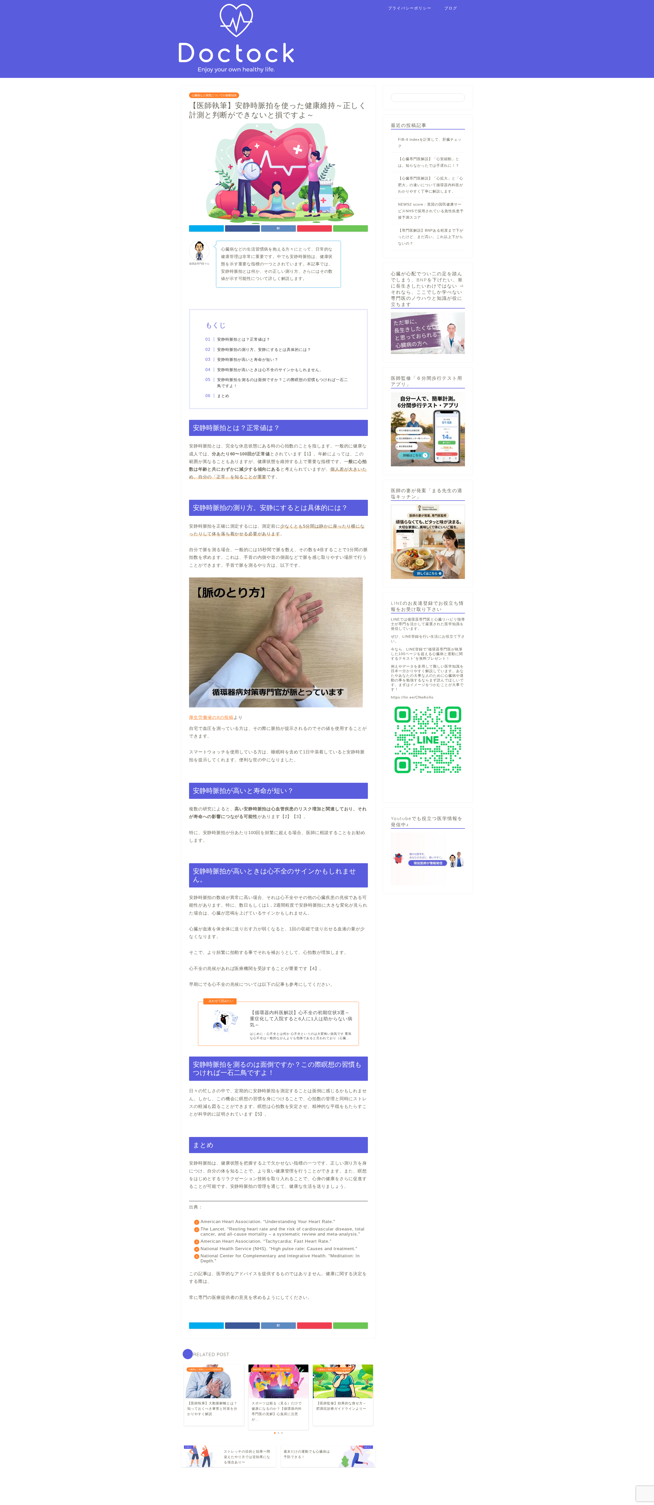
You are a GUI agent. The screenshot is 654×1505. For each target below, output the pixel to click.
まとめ (223, 396)
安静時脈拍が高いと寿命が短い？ (247, 359)
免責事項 (218, 1498)
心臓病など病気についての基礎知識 (214, 95)
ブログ (450, 8)
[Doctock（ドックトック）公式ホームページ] (236, 70)
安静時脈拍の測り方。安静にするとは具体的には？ (264, 349)
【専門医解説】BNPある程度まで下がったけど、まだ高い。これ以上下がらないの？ (430, 237)
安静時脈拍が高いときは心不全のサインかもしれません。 (270, 370)
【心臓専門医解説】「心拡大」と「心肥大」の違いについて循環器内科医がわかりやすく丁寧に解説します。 (430, 184)
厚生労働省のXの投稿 (211, 717)
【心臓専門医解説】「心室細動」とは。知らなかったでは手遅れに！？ (428, 162)
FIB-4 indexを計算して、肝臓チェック (430, 143)
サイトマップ (194, 1498)
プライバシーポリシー (409, 8)
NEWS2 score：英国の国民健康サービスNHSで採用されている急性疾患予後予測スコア (431, 211)
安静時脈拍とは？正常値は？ (243, 339)
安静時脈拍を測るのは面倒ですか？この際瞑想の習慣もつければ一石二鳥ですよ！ (282, 382)
